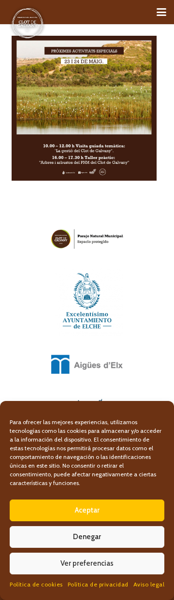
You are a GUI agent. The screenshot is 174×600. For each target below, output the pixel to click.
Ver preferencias (87, 563)
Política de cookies (36, 584)
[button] (161, 12)
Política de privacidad (98, 584)
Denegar (87, 536)
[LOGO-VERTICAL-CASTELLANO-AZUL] (87, 300)
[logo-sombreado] (27, 23)
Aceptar (87, 510)
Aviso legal (149, 584)
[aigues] (87, 364)
